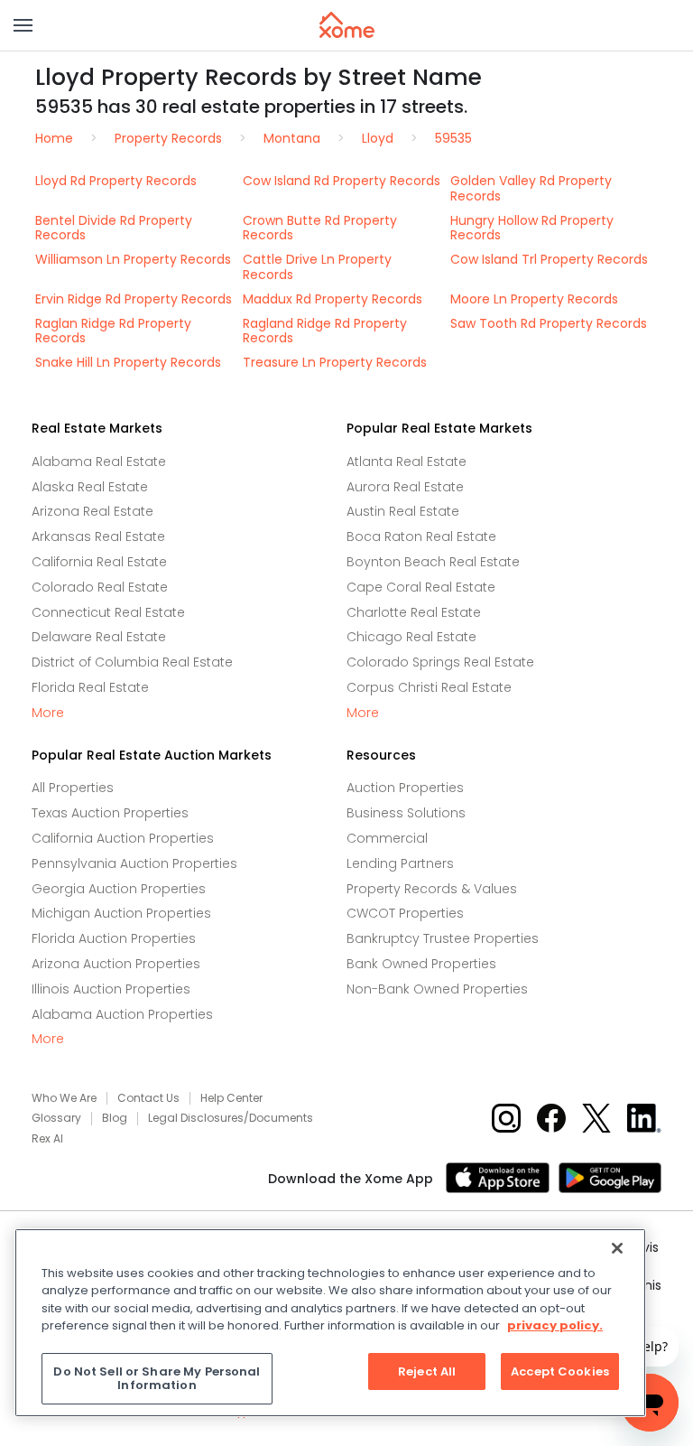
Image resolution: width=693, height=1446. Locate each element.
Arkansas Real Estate (98, 536)
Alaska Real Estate (90, 487)
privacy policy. (555, 1325)
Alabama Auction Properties (122, 1014)
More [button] (48, 713)
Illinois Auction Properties (111, 989)
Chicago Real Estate (411, 637)
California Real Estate (99, 562)
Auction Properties (405, 788)
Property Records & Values (431, 889)
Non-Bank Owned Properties (437, 989)
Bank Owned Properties (421, 964)
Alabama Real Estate (99, 461)
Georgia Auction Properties (119, 889)
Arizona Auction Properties (116, 964)
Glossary (56, 1118)
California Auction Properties (123, 838)
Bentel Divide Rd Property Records (113, 228)
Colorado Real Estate (100, 587)
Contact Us (148, 1098)
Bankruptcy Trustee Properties (442, 938)
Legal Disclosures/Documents (230, 1118)
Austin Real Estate (402, 511)
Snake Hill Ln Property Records (128, 362)
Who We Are (64, 1098)
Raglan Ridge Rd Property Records (113, 331)
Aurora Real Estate (405, 487)
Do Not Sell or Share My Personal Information (156, 1379)
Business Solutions (406, 813)
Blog (114, 1118)
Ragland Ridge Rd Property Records (325, 331)
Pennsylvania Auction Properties (134, 863)
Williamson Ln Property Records (133, 259)
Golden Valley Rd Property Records (531, 188)
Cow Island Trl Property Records (549, 259)
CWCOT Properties (405, 913)
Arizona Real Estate (92, 511)
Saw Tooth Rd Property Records (548, 323)
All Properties (73, 788)
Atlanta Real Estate (406, 461)
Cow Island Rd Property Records (341, 181)
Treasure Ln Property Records (335, 362)
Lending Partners (400, 863)
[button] (23, 25)
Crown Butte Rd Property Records (320, 228)
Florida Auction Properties (114, 938)
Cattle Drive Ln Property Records (317, 267)
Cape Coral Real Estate (420, 587)
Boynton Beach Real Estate (433, 562)
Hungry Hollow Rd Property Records (532, 228)
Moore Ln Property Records (534, 299)
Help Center (231, 1098)
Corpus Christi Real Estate (429, 687)
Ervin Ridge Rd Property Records (133, 299)
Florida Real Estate (90, 687)
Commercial (387, 838)
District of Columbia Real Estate (132, 662)
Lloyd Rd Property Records (116, 181)
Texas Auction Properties (110, 813)
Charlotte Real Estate (413, 612)
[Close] (617, 1248)
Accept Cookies (560, 1371)
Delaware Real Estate (99, 637)
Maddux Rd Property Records (332, 299)
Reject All (427, 1371)
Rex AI (47, 1139)
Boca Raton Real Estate (421, 536)
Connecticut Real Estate (108, 612)
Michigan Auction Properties (121, 913)
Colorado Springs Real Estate (440, 662)
